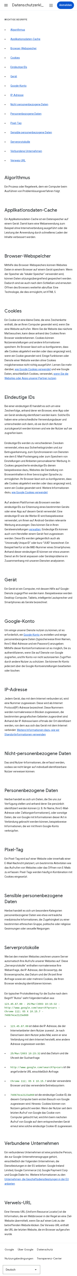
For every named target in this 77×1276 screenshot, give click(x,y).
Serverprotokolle (20, 141)
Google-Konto (18, 85)
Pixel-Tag (15, 123)
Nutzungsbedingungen (19, 1258)
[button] (5, 5)
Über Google (25, 1249)
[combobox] (21, 1269)
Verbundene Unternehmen (26, 151)
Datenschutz (45, 1249)
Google (9, 1249)
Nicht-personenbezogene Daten (29, 104)
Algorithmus (17, 29)
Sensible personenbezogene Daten (31, 132)
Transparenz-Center (49, 1258)
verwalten (35, 529)
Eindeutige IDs (18, 67)
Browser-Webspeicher (23, 48)
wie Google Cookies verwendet (33, 369)
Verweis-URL (18, 160)
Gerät (13, 76)
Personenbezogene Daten (25, 113)
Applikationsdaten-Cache (25, 39)
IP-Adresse (17, 95)
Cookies (15, 57)
